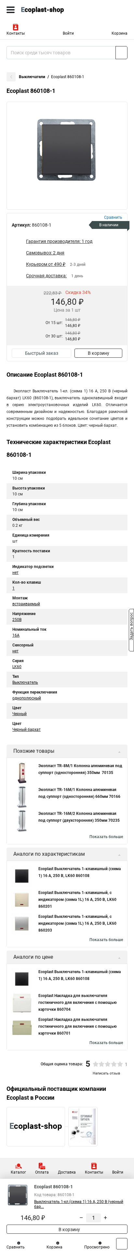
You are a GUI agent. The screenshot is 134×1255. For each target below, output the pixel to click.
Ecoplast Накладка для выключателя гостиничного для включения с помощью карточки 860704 (77, 1002)
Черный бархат (26, 729)
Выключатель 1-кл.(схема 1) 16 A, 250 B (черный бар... (78, 1204)
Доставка (67, 1172)
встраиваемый (26, 604)
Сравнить (16, 1247)
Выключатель (25, 682)
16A (16, 635)
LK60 (16, 666)
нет (15, 572)
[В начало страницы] (121, 1243)
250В (16, 619)
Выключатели (32, 77)
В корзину (98, 353)
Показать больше (106, 836)
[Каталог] (11, 10)
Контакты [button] (16, 33)
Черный (19, 714)
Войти (68, 33)
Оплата (42, 1172)
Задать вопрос (131, 627)
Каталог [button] (18, 1172)
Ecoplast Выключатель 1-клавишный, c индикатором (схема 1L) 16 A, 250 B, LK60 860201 (77, 899)
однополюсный (26, 698)
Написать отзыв (106, 1073)
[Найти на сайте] (121, 52)
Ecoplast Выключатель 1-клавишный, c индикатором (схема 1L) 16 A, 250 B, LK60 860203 (77, 923)
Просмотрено (97, 1247)
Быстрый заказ (41, 353)
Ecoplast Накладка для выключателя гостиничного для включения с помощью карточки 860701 (77, 1026)
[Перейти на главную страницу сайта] (48, 10)
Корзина (119, 33)
